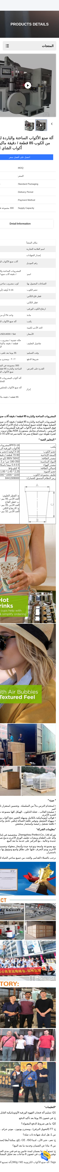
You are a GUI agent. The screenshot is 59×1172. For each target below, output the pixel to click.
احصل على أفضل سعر (19, 157)
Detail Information (20, 223)
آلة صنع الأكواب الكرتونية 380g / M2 (30, 1162)
